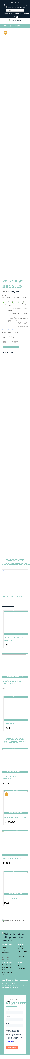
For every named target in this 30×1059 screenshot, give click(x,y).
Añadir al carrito (8, 605)
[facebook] (13, 0)
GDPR (4, 975)
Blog (3, 950)
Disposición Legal (7, 967)
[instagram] (16, 0)
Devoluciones (21, 968)
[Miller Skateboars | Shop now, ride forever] (15, 934)
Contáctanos (5, 952)
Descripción (8, 352)
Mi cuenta (20, 949)
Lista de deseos (22, 951)
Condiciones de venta (8, 964)
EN (14, 16)
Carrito (20, 954)
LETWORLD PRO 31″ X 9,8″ (15, 817)
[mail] (6, 990)
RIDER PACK (9, 723)
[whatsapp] (10, 990)
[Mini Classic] (15, 150)
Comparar (21, 956)
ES (17, 16)
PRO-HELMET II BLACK (12, 597)
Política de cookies (7, 972)
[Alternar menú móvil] (28, 22)
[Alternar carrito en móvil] (25, 22)
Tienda (4, 947)
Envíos (20, 966)
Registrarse (21, 946)
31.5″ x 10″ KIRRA (12, 898)
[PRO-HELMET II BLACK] (15, 582)
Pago (19, 971)
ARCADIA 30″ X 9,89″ (12, 858)
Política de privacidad (8, 969)
